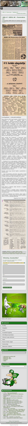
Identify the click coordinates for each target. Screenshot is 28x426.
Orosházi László (6, 253)
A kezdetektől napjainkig (7, 332)
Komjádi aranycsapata (21, 13)
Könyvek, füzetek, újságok (7, 341)
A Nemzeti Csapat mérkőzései (8, 337)
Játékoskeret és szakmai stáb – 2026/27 (13, 396)
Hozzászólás (5, 264)
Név (4, 274)
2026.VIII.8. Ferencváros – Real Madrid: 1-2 (16, 409)
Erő (13, 421)
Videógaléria (4, 328)
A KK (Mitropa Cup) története (8, 334)
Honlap (4, 282)
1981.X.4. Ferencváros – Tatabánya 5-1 (10, 12)
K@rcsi (4, 21)
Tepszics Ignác (22, 253)
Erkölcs (10, 421)
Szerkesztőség (5, 344)
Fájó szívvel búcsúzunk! (12, 392)
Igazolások (5, 359)
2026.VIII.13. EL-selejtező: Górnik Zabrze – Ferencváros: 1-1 (13, 407)
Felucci (4, 413)
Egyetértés (17, 421)
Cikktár (3, 339)
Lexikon (3, 330)
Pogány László (12, 253)
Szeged (17, 253)
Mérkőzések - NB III (7, 358)
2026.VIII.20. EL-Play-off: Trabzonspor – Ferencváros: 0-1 (13, 394)
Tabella (4, 360)
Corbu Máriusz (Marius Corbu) (12, 399)
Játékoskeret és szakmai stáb (9, 356)
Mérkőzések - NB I (7, 357)
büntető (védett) (11, 252)
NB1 (21, 252)
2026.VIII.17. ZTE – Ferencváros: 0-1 (14, 400)
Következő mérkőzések (12, 404)
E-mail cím (5, 278)
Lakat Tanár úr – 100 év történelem (14, 413)
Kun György (12, 408)
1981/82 (8, 251)
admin (4, 397)
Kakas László (17, 252)
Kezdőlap (4, 325)
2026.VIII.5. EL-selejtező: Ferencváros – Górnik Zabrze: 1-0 (14, 415)
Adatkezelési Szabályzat (7, 346)
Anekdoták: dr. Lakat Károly (14, 416)
